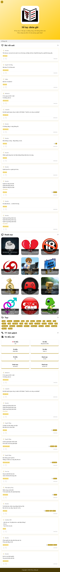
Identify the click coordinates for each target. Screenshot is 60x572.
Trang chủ (4, 41)
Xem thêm (5, 189)
